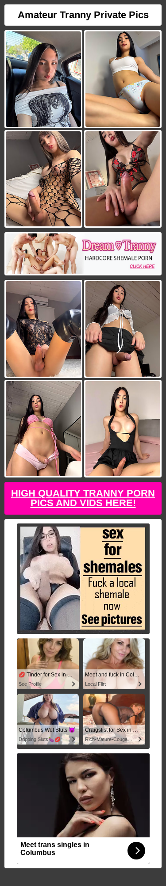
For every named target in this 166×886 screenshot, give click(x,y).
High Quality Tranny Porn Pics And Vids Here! (83, 498)
